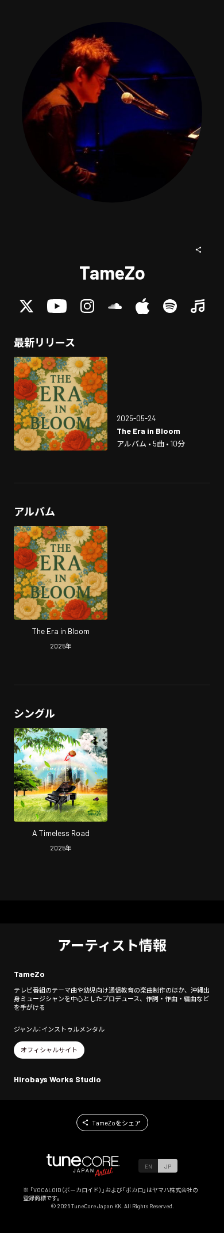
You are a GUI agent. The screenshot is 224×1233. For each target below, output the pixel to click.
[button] (198, 249)
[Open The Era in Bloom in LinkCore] (60, 404)
